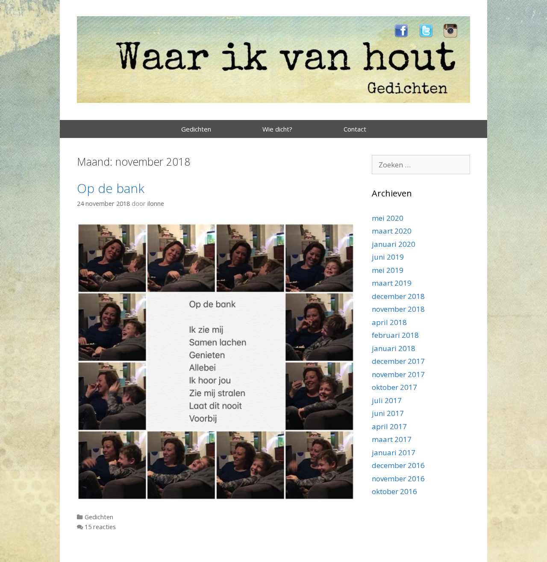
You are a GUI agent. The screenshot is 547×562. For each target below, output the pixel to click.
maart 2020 (392, 231)
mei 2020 (387, 218)
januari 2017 (393, 452)
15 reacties (100, 527)
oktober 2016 (394, 491)
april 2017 (389, 426)
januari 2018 (393, 348)
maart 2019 (392, 283)
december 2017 (398, 361)
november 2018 (398, 309)
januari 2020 (393, 244)
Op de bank (110, 188)
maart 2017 (392, 439)
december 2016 (398, 465)
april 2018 (389, 322)
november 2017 (398, 374)
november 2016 (398, 478)
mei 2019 (387, 270)
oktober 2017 (394, 387)
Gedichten (196, 129)
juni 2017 (388, 413)
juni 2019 (388, 257)
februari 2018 (395, 335)
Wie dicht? (277, 129)
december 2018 (398, 296)
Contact (355, 129)
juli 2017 (387, 400)
